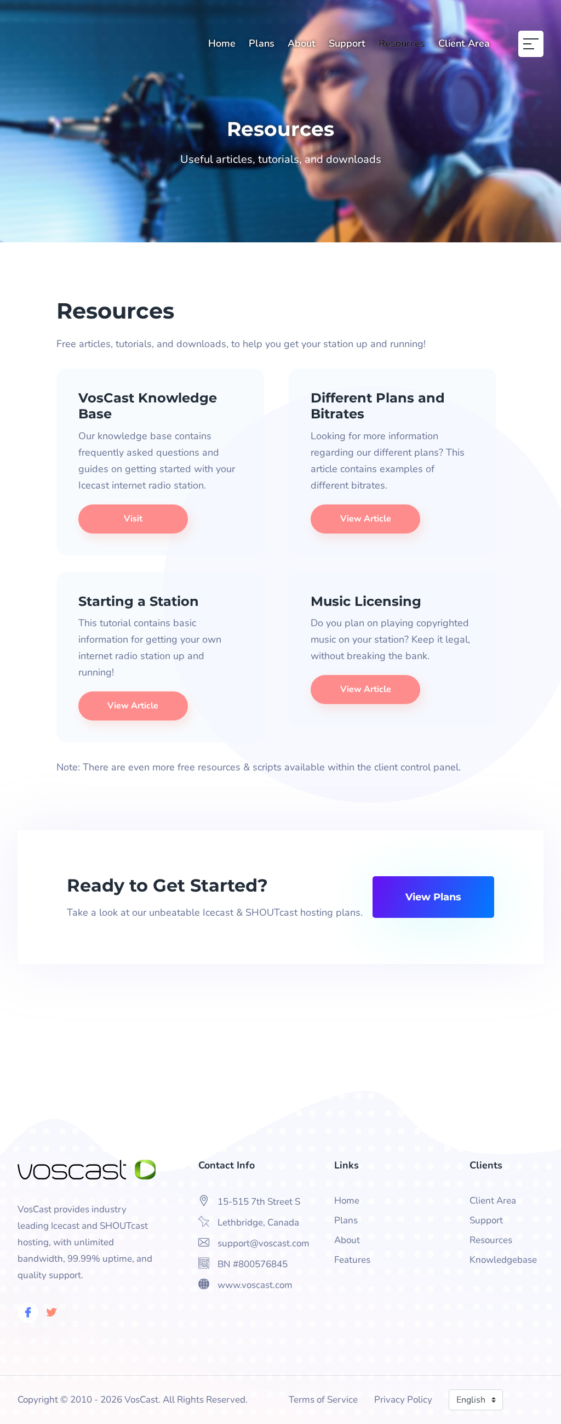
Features (352, 1259)
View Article (365, 519)
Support (347, 43)
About (302, 43)
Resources (402, 43)
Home (222, 43)
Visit (133, 519)
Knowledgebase (503, 1259)
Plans (261, 43)
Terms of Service (323, 1399)
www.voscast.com (255, 1285)
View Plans (433, 897)
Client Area (464, 43)
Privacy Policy (403, 1399)
